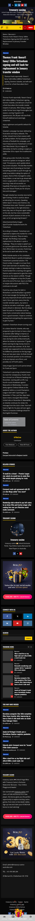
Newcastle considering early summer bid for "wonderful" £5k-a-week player (8, 668)
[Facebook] (14, 553)
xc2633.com (7, 481)
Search (5, 633)
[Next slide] (31, 647)
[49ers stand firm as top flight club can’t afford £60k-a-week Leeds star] (17, 754)
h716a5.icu (7, 88)
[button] (2, 27)
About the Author (10, 422)
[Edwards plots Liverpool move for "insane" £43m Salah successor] (17, 741)
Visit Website (10, 445)
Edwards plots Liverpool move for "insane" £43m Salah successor (17, 746)
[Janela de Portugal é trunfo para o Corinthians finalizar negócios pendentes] (17, 727)
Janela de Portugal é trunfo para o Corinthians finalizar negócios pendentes (8, 692)
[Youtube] (20, 553)
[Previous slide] (28, 647)
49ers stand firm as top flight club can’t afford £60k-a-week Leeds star (8, 656)
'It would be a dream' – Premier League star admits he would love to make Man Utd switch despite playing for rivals (16, 476)
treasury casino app (17, 904)
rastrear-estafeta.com (10, 750)
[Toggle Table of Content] (21, 419)
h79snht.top (7, 737)
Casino (20, 902)
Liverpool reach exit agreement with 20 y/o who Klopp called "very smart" (16, 490)
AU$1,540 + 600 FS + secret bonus (17, 597)
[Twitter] (17, 553)
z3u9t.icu (6, 494)
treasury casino (17, 10)
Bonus (31, 27)
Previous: (15, 454)
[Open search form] (20, 27)
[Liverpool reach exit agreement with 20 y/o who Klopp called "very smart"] (17, 485)
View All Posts (24, 445)
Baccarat (5, 53)
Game (26, 902)
